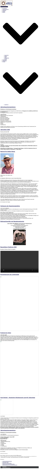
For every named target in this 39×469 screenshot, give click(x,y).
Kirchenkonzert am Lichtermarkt (9, 274)
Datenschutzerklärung (6, 467)
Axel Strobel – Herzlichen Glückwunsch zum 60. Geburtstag (17, 397)
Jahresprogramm (5, 9)
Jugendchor (4, 60)
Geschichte (6, 55)
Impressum (4, 466)
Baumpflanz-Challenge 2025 (8, 247)
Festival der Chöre (5, 332)
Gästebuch (6, 104)
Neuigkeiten (4, 8)
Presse (5, 58)
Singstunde (4, 59)
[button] (20, 54)
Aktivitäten (4, 10)
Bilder (5, 57)
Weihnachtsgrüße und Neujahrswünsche (12, 221)
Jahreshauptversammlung (7, 107)
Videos (5, 56)
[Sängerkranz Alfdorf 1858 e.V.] (6, 5)
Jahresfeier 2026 (5, 129)
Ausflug (3, 11)
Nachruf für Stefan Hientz (7, 151)
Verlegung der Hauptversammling (10, 206)
